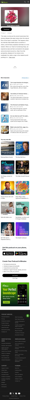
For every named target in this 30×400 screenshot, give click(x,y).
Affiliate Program (19, 378)
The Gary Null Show (20, 157)
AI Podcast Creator (19, 328)
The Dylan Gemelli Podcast (22, 176)
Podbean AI (4, 331)
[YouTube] (19, 393)
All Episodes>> (25, 77)
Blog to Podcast (18, 330)
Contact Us (17, 381)
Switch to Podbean (6, 353)
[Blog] (16, 393)
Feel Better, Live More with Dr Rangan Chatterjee (22, 218)
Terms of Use (22, 396)
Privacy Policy (6, 396)
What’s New (4, 370)
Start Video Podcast (19, 319)
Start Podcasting (19, 317)
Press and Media (19, 374)
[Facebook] (10, 393)
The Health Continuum (21, 238)
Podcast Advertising (6, 343)
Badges (3, 382)
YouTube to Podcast (19, 332)
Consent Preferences (14, 398)
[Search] (24, 2)
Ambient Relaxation (6, 359)
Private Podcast (5, 323)
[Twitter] (13, 393)
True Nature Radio (13, 25)
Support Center (5, 368)
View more (12, 57)
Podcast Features (5, 316)
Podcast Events (5, 374)
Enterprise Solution (6, 321)
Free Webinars (5, 372)
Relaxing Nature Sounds (7, 157)
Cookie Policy (14, 396)
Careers (17, 372)
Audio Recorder (5, 327)
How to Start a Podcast (20, 341)
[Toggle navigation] (28, 2)
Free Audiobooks (5, 357)
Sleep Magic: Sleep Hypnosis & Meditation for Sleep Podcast (22, 197)
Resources (4, 384)
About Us (17, 368)
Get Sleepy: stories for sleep (6, 176)
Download (6, 29)
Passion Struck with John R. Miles (7, 197)
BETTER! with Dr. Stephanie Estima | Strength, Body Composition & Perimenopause (5, 238)
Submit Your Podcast (6, 351)
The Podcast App (5, 325)
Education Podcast (19, 334)
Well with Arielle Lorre (6, 217)
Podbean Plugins (5, 355)
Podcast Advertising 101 (20, 357)
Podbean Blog (18, 370)
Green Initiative (18, 376)
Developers (4, 386)
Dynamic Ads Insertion (7, 345)
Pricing (3, 318)
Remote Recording (6, 329)
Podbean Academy (6, 376)
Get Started (15, 275)
